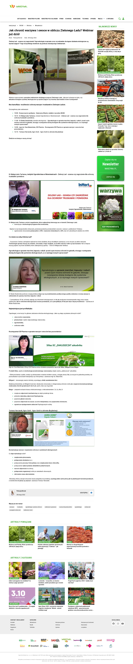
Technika (85, 18)
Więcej (100, 18)
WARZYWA (12, 507)
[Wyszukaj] (119, 19)
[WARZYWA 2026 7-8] (110, 204)
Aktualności (21, 18)
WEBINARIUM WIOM (28, 510)
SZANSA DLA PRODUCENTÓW (65, 507)
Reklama (12, 624)
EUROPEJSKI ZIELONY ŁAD (15, 510)
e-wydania (110, 18)
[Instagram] (118, 623)
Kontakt (12, 622)
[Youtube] (122, 623)
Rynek (61, 18)
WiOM (21, 25)
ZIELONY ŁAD (87, 507)
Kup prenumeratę (110, 227)
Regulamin (13, 627)
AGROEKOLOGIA (78, 507)
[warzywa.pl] (18, 6)
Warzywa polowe (34, 18)
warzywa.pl (12, 25)
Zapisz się (110, 177)
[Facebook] (91, 493)
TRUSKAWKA (19, 507)
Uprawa (93, 18)
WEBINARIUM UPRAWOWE (50, 507)
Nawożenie (76, 18)
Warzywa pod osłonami (50, 18)
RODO (12, 629)
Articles (29, 25)
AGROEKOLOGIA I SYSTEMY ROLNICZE (34, 507)
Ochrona (68, 18)
